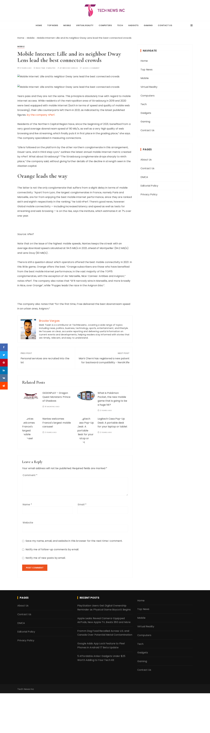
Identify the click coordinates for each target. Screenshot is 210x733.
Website (28, 522)
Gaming (148, 25)
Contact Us (165, 25)
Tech (120, 25)
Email (82, 504)
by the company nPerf (41, 115)
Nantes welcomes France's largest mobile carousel (56, 422)
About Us (146, 159)
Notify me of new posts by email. (45, 557)
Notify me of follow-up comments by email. (52, 549)
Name (27, 504)
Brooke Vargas (70, 68)
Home (39, 25)
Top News (52, 25)
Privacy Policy (149, 194)
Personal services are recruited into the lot (45, 360)
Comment (30, 475)
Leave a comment (91, 68)
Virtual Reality (84, 25)
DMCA (144, 177)
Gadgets (133, 25)
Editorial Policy (149, 185)
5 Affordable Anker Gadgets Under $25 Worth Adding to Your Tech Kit (101, 658)
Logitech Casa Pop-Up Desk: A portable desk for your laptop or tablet (112, 422)
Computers (105, 25)
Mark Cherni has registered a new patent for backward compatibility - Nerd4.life (104, 360)
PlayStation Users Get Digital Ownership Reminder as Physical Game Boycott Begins (104, 607)
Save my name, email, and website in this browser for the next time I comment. (74, 540)
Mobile (67, 25)
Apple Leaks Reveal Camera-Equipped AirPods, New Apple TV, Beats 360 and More (104, 620)
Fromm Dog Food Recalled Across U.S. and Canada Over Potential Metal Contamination (104, 633)
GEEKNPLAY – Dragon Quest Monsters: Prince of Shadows (56, 397)
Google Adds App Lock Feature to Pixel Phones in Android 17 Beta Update (101, 645)
